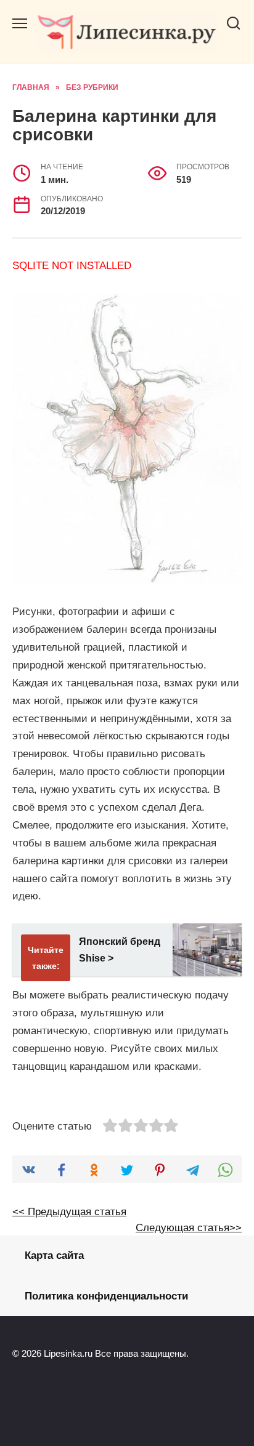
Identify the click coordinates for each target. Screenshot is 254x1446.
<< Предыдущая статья (69, 1212)
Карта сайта (54, 1255)
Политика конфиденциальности (106, 1296)
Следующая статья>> (189, 1228)
